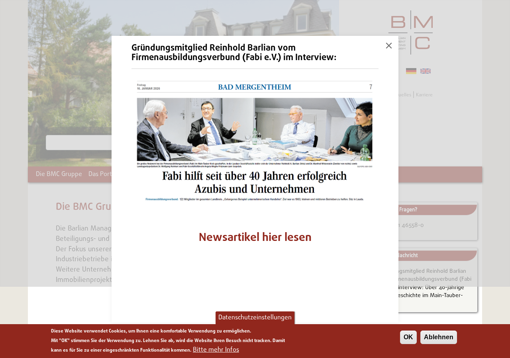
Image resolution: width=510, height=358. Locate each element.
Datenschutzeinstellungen (255, 318)
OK (408, 337)
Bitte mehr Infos (216, 350)
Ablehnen (438, 337)
